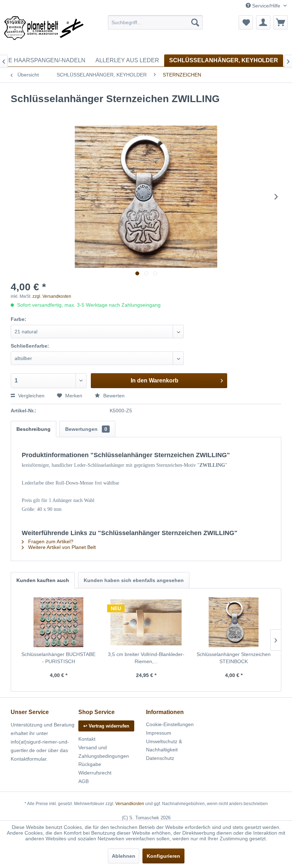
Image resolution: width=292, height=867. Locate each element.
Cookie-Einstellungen (170, 724)
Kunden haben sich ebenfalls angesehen (134, 580)
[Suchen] (195, 22)
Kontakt (86, 739)
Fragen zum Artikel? (50, 541)
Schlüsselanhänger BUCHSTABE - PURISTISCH (58, 657)
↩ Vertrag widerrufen (106, 726)
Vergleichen (31, 395)
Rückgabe (89, 764)
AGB (83, 781)
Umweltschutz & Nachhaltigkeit (164, 746)
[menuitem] (155, 22)
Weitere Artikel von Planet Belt (61, 547)
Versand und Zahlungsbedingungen (103, 752)
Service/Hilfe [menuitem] (266, 6)
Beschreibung (33, 429)
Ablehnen (123, 856)
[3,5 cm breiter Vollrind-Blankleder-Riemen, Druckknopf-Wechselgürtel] (146, 622)
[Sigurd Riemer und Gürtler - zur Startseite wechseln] (44, 33)
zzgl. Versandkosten (51, 296)
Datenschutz (160, 758)
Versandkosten (129, 803)
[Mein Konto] (263, 22)
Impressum (158, 733)
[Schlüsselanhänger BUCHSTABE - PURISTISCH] (58, 622)
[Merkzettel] (246, 22)
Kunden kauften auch (42, 580)
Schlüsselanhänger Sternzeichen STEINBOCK (234, 657)
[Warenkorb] (280, 22)
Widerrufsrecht (94, 773)
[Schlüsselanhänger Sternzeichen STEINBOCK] (233, 622)
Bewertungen (86, 429)
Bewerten (113, 395)
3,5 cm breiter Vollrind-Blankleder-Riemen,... (146, 657)
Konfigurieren (163, 856)
